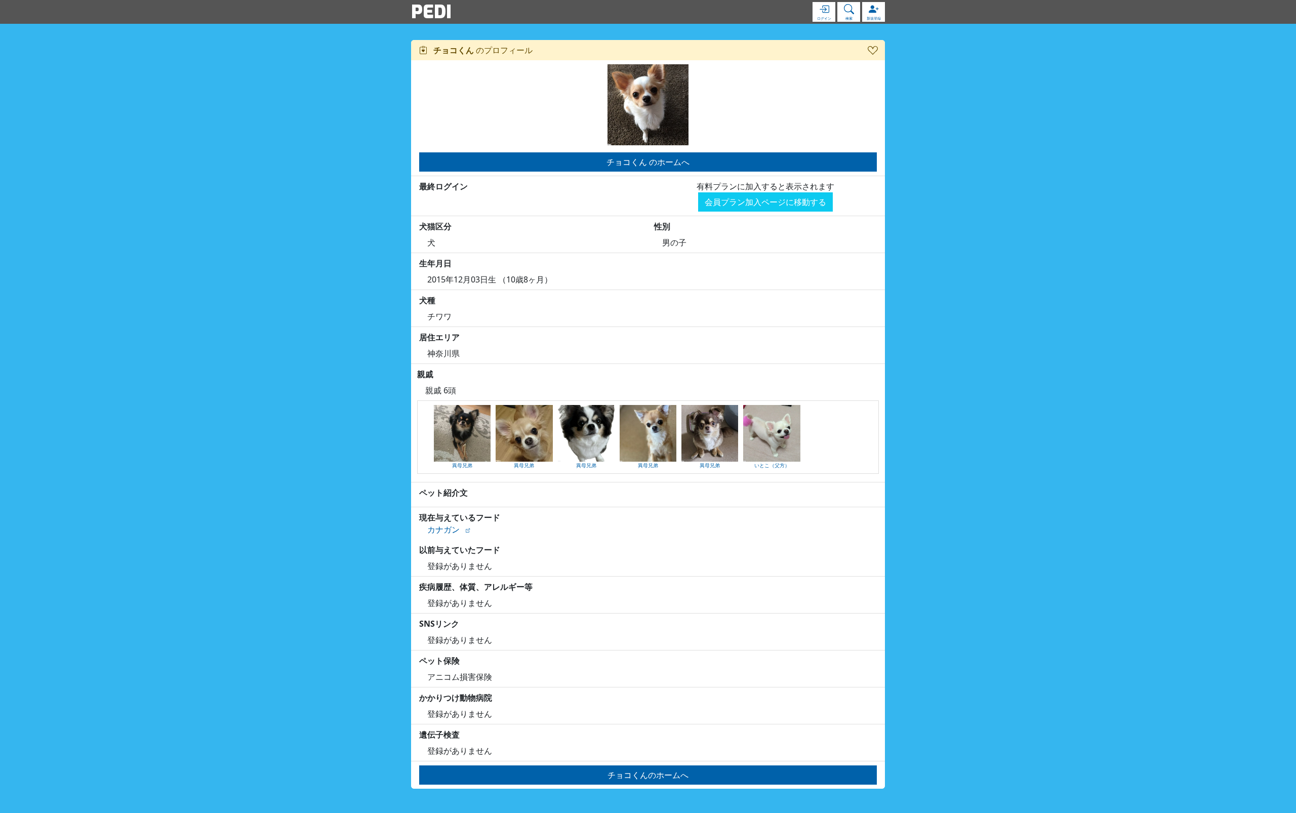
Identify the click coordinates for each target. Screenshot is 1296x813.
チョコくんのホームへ (648, 775)
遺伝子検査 (439, 734)
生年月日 (435, 263)
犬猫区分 (435, 226)
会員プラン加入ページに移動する (765, 202)
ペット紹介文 (443, 492)
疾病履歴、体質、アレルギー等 (476, 586)
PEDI (431, 11)
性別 (662, 226)
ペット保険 (439, 660)
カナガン (443, 529)
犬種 (427, 300)
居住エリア (439, 337)
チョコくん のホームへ (648, 162)
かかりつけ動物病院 (455, 697)
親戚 (425, 374)
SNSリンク (439, 623)
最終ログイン (443, 186)
